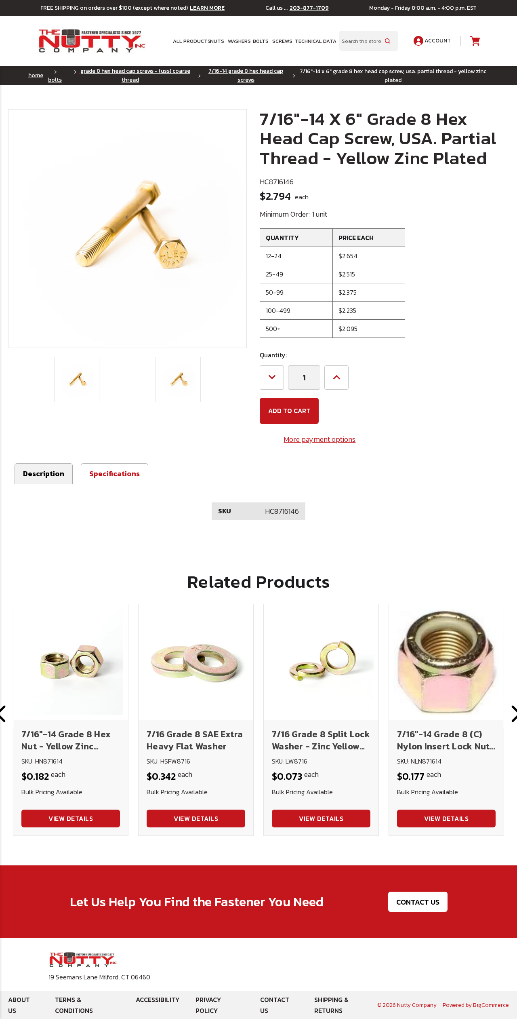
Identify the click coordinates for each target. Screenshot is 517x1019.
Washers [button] (238, 41)
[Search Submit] (387, 40)
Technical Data (312, 41)
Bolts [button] (260, 41)
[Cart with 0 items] (474, 41)
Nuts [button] (216, 41)
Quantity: (273, 355)
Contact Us (417, 902)
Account (437, 40)
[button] (114, 473)
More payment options (319, 439)
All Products (189, 41)
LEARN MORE (207, 8)
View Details (70, 818)
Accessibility (157, 999)
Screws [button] (281, 41)
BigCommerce (491, 1005)
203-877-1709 (309, 8)
